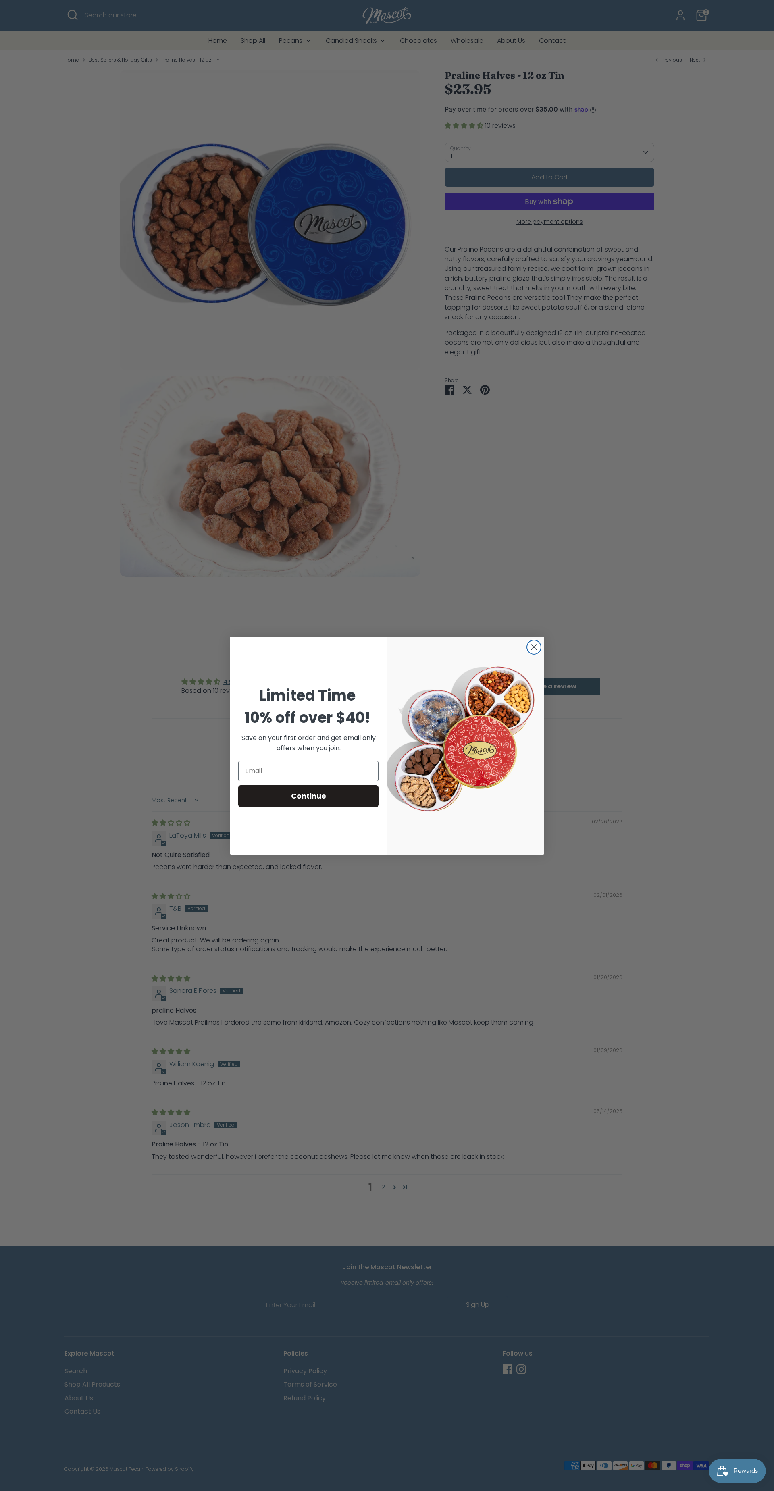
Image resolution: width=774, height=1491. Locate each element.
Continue (308, 796)
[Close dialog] (534, 647)
